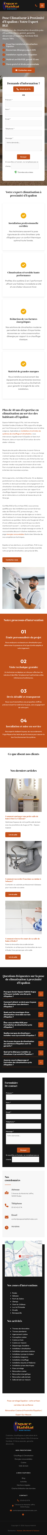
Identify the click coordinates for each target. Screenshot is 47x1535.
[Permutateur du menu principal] (42, 5)
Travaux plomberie (19, 1331)
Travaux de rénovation (20, 1328)
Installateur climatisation (21, 1348)
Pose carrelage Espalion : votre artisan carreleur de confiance (23, 1401)
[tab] (23, 994)
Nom (7, 109)
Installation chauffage (20, 1360)
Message (9, 138)
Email (8, 119)
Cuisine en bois (17, 1340)
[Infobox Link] (19, 1194)
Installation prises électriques (23, 1365)
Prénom (9, 100)
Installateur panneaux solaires (23, 1351)
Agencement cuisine (20, 1334)
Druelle (15, 1310)
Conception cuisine (19, 1337)
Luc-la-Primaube (18, 1307)
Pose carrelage (18, 1368)
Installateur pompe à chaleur (23, 1354)
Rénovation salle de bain (21, 1377)
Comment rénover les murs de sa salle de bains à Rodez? (22, 939)
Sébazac (15, 1296)
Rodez (14, 1293)
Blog (23, 1478)
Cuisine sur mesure (19, 1343)
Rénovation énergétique (21, 1374)
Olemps (15, 1301)
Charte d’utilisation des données (24, 1488)
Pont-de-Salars (18, 1299)
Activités (23, 1482)
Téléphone (9, 129)
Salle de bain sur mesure (21, 1380)
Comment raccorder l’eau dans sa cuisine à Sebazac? (23, 880)
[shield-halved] (16, 172)
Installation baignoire (20, 1357)
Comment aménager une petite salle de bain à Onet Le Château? (21, 817)
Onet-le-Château (18, 1304)
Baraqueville (17, 1313)
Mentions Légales (23, 1485)
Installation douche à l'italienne (23, 1363)
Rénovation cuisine (19, 1371)
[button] (36, 5)
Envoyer (23, 157)
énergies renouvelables (15, 534)
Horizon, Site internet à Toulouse (28, 1531)
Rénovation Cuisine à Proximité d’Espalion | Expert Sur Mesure (23, 1411)
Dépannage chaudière (20, 1346)
